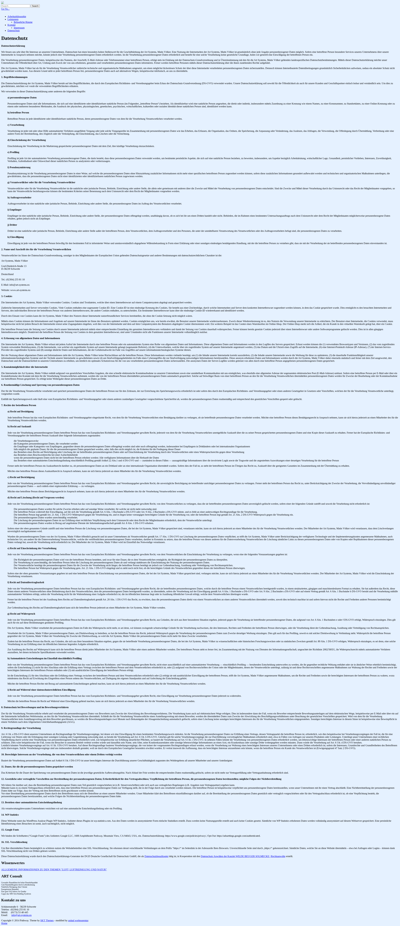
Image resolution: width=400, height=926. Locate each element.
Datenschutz (14, 30)
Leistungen (13, 19)
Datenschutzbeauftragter (156, 856)
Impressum (19, 27)
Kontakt (11, 25)
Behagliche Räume (23, 22)
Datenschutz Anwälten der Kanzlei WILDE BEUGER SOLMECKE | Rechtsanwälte (243, 856)
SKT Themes (47, 920)
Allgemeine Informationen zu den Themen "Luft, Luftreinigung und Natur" (54, 869)
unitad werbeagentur (78, 920)
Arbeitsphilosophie (17, 16)
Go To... (5, 9)
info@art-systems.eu (21, 915)
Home (4, 923)
